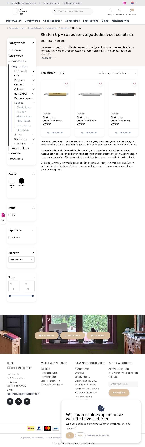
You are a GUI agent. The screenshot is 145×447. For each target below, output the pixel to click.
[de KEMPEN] (33, 93)
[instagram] (18, 401)
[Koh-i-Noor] (33, 143)
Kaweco (18, 103)
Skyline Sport (24, 116)
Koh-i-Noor (20, 143)
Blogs (105, 20)
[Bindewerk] (33, 71)
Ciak (16, 75)
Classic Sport (24, 107)
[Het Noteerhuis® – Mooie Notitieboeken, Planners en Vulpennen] (20, 11)
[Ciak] (33, 75)
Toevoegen (57, 132)
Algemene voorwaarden (32, 438)
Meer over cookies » (98, 435)
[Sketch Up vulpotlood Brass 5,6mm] (55, 94)
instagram (74, 335)
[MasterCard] (47, 428)
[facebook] (10, 401)
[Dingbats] (33, 80)
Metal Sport (23, 121)
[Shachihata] (33, 139)
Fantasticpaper (22, 98)
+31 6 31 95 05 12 (18, 386)
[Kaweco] (33, 103)
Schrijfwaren (32, 20)
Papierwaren (13, 20)
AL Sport (21, 112)
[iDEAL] (30, 428)
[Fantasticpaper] (33, 98)
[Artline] (33, 134)
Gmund (18, 84)
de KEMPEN (21, 93)
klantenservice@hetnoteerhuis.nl (23, 394)
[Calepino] (33, 89)
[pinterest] (27, 401)
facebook (48, 335)
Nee (80, 435)
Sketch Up (23, 130)
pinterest (100, 335)
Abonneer (119, 392)
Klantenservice (120, 20)
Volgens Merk (19, 66)
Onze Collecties (52, 20)
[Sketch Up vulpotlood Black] (123, 94)
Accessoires (72, 20)
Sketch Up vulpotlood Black (121, 119)
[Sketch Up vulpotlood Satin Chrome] (89, 94)
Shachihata (20, 139)
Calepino (19, 89)
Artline (18, 134)
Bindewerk (20, 71)
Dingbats (19, 80)
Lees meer (46, 58)
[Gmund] (33, 84)
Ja (70, 435)
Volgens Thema (21, 148)
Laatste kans (90, 20)
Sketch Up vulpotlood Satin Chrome (86, 119)
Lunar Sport (23, 125)
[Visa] (55, 428)
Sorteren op (104, 73)
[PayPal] (39, 428)
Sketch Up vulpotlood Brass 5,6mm (52, 119)
